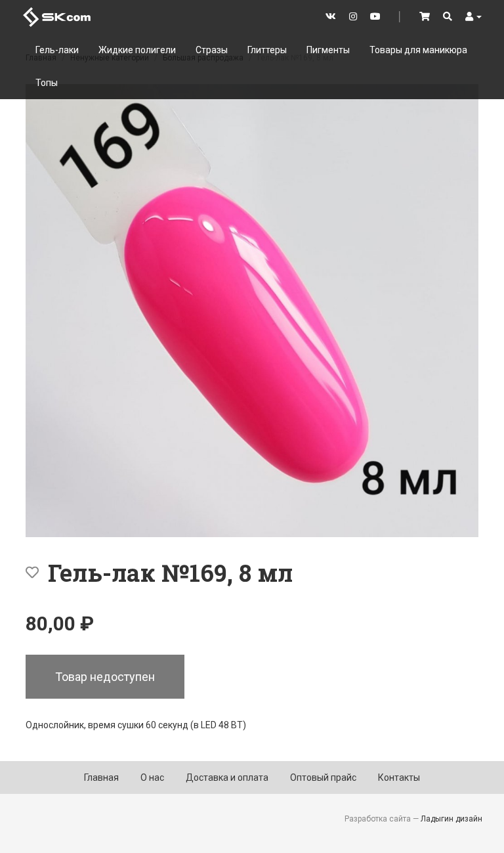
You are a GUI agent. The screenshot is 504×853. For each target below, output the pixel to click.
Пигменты (328, 50)
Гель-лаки (57, 50)
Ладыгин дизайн (451, 818)
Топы (46, 82)
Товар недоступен (105, 677)
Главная (101, 777)
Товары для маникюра (418, 50)
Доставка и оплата (227, 777)
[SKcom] (56, 16)
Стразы (212, 50)
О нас (152, 777)
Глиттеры (267, 50)
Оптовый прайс (323, 777)
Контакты (399, 777)
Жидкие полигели (137, 50)
